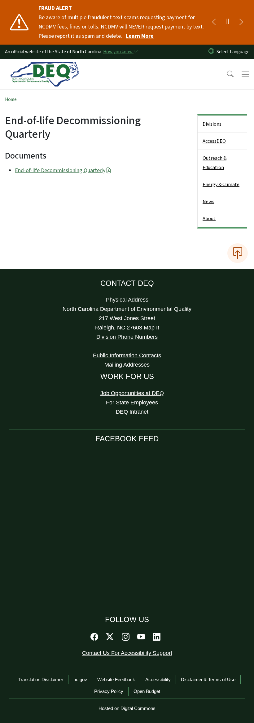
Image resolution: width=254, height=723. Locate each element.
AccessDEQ (214, 141)
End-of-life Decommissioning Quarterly (60, 170)
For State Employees (132, 402)
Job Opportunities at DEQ (132, 393)
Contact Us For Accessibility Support (127, 653)
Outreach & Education (214, 163)
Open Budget (147, 691)
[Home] (45, 66)
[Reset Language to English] (211, 51)
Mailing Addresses (127, 365)
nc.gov (80, 679)
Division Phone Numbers (127, 337)
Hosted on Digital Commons (127, 708)
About (209, 218)
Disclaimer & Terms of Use (208, 679)
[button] (226, 74)
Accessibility (158, 679)
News (208, 201)
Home (11, 99)
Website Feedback (116, 679)
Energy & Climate (221, 184)
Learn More (140, 36)
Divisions (212, 124)
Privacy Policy (108, 691)
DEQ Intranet (132, 412)
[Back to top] (237, 253)
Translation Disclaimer (40, 679)
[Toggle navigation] (245, 74)
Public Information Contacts (127, 355)
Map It (151, 327)
